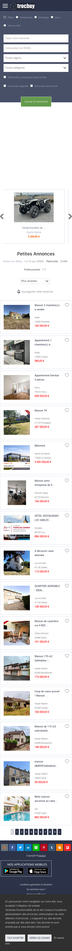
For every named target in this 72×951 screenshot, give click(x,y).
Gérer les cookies (39, 938)
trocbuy (42, 855)
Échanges (43, 17)
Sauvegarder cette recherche (37, 292)
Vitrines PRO (14, 25)
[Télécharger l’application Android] (15, 870)
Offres (11, 17)
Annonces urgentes (18, 86)
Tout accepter (15, 938)
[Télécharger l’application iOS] (39, 870)
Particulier (52, 261)
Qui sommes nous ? (36, 889)
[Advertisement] (36, 147)
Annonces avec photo (46, 86)
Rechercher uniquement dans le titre (27, 77)
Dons (57, 17)
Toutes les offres (12, 261)
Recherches (26, 17)
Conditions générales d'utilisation (36, 884)
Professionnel (32, 270)
